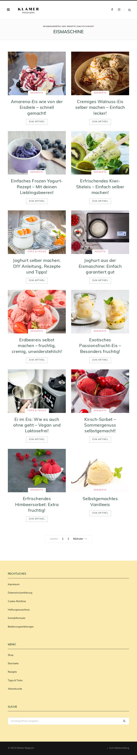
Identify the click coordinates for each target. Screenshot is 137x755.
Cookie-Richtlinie (17, 601)
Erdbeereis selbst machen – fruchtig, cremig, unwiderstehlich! (37, 346)
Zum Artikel (37, 122)
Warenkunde (15, 689)
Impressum (13, 584)
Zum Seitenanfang (119, 748)
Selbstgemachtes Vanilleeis (100, 502)
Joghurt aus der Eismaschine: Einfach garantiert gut (100, 267)
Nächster (78, 539)
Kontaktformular (17, 618)
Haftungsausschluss (19, 610)
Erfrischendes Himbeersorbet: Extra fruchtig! (37, 505)
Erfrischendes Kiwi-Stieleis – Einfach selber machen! (100, 187)
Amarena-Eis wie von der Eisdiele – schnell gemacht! (37, 108)
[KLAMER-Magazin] (28, 10)
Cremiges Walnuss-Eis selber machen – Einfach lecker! (100, 108)
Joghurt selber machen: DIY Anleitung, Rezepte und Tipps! (37, 267)
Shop (10, 655)
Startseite (13, 663)
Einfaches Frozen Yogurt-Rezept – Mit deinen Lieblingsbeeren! (37, 187)
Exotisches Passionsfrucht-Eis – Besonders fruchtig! (100, 346)
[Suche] (127, 10)
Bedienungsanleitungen (21, 627)
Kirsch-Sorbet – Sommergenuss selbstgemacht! (100, 425)
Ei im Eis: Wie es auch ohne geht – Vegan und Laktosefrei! (36, 425)
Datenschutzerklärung (20, 593)
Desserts (37, 93)
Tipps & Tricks (36, 252)
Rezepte (100, 252)
